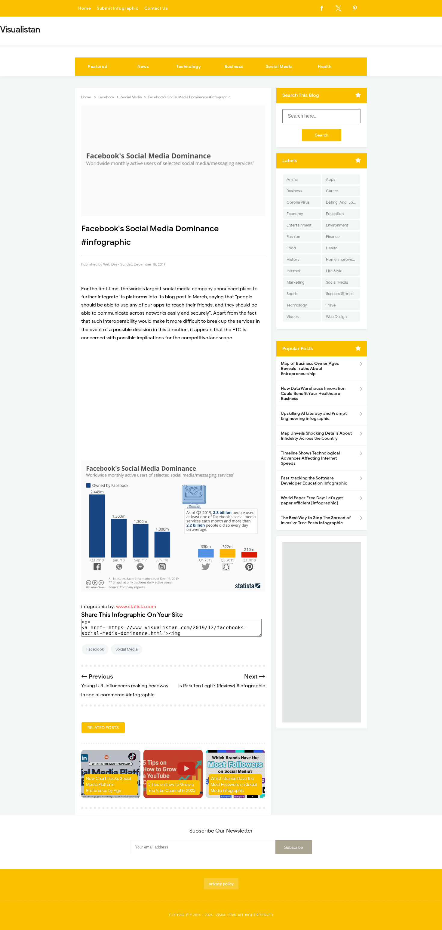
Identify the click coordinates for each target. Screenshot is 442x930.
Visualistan (226, 915)
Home (84, 8)
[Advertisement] (173, 390)
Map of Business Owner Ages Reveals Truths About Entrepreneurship (310, 368)
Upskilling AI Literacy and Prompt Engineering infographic (314, 416)
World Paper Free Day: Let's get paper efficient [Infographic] (312, 500)
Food (291, 248)
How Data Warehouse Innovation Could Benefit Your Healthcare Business (313, 393)
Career (332, 190)
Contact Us (156, 8)
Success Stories (339, 293)
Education (335, 213)
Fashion (293, 236)
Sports (292, 293)
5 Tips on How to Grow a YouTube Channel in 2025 (171, 787)
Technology (188, 66)
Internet (293, 270)
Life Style (334, 270)
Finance (332, 236)
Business (234, 66)
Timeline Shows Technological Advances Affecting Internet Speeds (310, 458)
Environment (337, 225)
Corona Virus (298, 202)
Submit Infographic (117, 8)
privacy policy (221, 883)
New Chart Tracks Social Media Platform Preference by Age (108, 784)
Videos (293, 316)
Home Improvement (343, 259)
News (143, 66)
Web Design (336, 316)
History (293, 259)
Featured (97, 66)
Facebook (95, 649)
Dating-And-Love (341, 202)
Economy (295, 213)
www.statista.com (136, 607)
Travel (331, 305)
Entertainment (299, 225)
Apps (330, 179)
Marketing (296, 282)
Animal (293, 179)
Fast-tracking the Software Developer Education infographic (314, 481)
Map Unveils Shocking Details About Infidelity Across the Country (316, 436)
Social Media (279, 66)
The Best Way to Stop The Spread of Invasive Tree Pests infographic (316, 520)
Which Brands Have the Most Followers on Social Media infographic (233, 784)
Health (324, 66)
